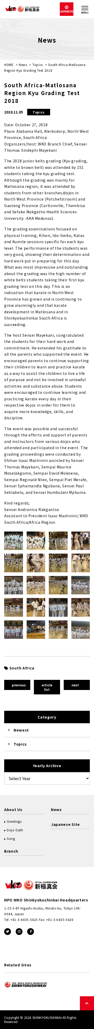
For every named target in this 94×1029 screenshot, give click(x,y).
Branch (11, 851)
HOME (9, 64)
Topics (37, 64)
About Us (13, 809)
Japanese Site (65, 824)
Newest (21, 730)
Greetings (14, 821)
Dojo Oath (15, 830)
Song (11, 838)
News (23, 64)
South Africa (21, 667)
